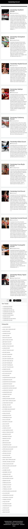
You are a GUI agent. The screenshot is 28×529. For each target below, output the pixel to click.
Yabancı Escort (7, 499)
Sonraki (18, 300)
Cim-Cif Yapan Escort (8, 350)
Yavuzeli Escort (7, 503)
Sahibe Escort (6, 470)
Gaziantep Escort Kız (8, 310)
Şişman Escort (7, 480)
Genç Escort (6, 396)
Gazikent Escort (15, 13)
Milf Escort (6, 440)
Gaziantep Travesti (8, 390)
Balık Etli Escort (7, 337)
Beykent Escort (7, 341)
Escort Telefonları (8, 367)
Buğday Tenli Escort (8, 346)
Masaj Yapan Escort (16, 278)
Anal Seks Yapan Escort (9, 329)
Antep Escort (6, 316)
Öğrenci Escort (7, 451)
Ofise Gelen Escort (8, 449)
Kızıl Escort (14, 193)
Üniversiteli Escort (8, 495)
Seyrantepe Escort (8, 478)
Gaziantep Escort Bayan (9, 318)
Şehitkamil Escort (8, 476)
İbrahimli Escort (7, 407)
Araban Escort (7, 333)
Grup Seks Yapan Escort (9, 400)
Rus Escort (6, 468)
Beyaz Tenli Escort (8, 339)
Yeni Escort (6, 508)
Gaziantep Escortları (9, 311)
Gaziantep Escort (14, 2)
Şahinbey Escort (7, 472)
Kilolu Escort (14, 143)
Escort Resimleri (7, 362)
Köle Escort (6, 426)
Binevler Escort (7, 344)
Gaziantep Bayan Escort (9, 377)
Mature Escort (7, 434)
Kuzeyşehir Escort (15, 248)
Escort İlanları (7, 356)
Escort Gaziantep (7, 313)
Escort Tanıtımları (8, 365)
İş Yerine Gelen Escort (9, 409)
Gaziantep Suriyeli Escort (10, 388)
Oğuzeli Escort (7, 453)
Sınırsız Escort (7, 482)
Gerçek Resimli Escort (9, 398)
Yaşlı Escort (6, 501)
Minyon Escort (7, 442)
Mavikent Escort (7, 436)
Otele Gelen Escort (8, 463)
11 (14, 300)
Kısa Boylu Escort (15, 167)
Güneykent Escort (15, 40)
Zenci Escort (6, 512)
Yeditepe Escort (7, 505)
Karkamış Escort (15, 121)
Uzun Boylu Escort (8, 497)
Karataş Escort (7, 415)
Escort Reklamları (8, 360)
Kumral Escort (15, 220)
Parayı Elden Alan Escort (9, 465)
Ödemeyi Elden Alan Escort (10, 447)
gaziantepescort (7, 308)
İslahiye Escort (15, 92)
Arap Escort (6, 335)
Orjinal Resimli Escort (9, 461)
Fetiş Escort (6, 375)
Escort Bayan (6, 352)
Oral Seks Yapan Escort (9, 459)
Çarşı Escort (6, 348)
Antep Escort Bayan (8, 315)
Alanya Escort (7, 327)
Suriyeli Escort (7, 484)
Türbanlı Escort (7, 489)
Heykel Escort (15, 65)
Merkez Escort (7, 438)
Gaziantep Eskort (7, 306)
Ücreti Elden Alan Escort (10, 491)
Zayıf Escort (6, 510)
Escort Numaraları (8, 358)
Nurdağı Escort (7, 444)
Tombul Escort (7, 487)
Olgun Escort (6, 455)
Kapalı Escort (6, 413)
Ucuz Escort (6, 493)
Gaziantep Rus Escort (8, 386)
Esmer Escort (6, 369)
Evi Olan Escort (7, 373)
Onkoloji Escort (7, 457)
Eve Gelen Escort (7, 371)
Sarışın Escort (7, 474)
